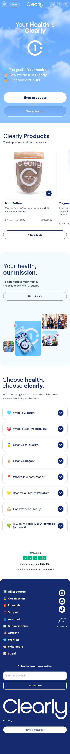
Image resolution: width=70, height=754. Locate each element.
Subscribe (35, 685)
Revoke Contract (35, 729)
